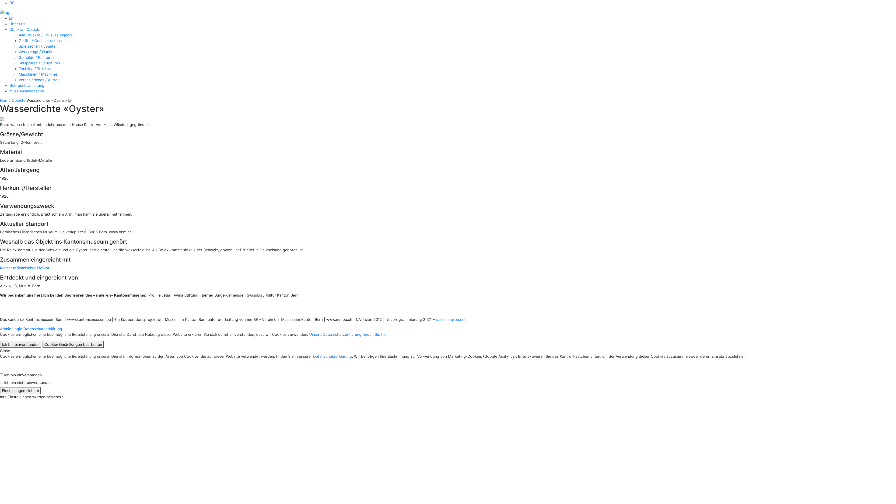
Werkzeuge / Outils (35, 51)
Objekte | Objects (24, 29)
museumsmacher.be (26, 91)
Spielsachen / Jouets (37, 46)
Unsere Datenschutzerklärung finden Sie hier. (348, 334)
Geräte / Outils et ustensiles (43, 40)
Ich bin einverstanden (20, 344)
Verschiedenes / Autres (39, 79)
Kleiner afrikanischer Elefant (24, 268)
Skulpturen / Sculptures (39, 63)
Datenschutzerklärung (42, 328)
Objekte (18, 100)
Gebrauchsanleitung (26, 85)
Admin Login (11, 328)
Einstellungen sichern (20, 390)
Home (5, 100)
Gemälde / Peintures (36, 57)
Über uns (17, 23)
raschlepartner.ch (451, 319)
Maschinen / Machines (38, 74)
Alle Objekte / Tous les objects (46, 35)
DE (11, 2)
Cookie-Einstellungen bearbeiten (73, 344)
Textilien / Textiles (35, 68)
